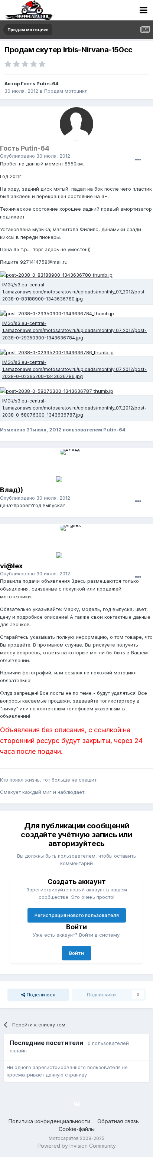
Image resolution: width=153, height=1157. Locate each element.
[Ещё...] (138, 159)
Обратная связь (118, 1121)
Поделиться (40, 994)
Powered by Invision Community (77, 1146)
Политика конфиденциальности (49, 1121)
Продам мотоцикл (66, 91)
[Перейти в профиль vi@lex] (76, 541)
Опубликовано (35, 156)
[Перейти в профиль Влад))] (76, 465)
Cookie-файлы (77, 1129)
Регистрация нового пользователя (77, 915)
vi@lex (11, 566)
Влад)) (11, 490)
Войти (76, 953)
